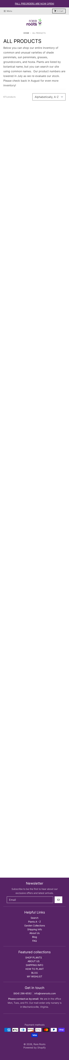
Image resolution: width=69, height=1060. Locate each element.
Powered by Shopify (34, 1047)
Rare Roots (39, 1044)
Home (26, 33)
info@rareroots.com (45, 993)
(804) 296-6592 (22, 993)
